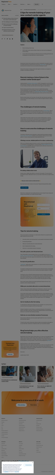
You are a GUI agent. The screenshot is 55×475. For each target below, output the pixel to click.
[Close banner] (32, 462)
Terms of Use (17, 471)
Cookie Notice (6, 471)
